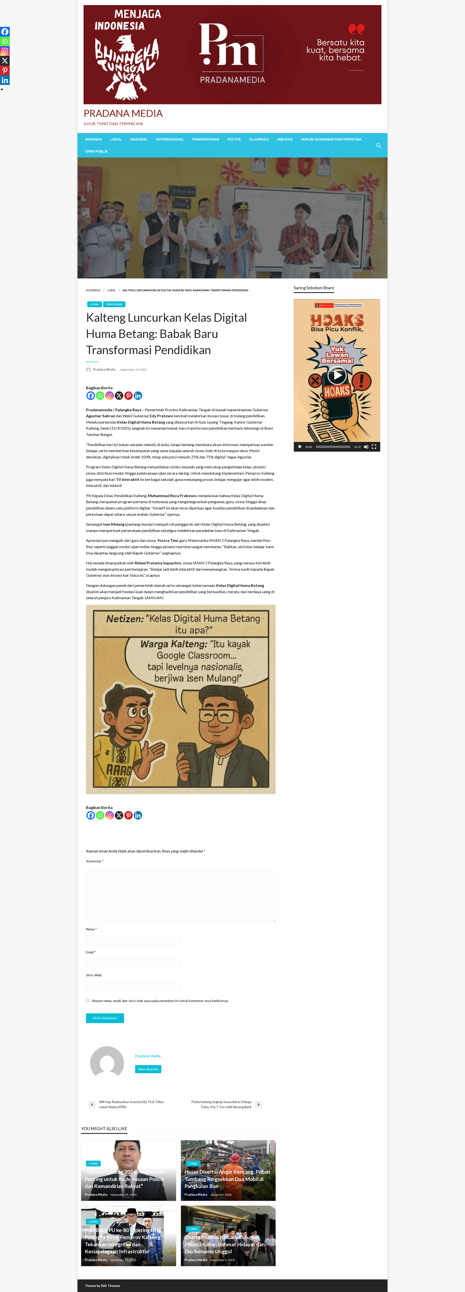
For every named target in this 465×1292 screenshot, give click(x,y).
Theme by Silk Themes (102, 1286)
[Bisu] (366, 446)
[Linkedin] (138, 395)
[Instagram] (109, 395)
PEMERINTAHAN (205, 139)
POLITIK (234, 139)
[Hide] (2, 89)
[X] (119, 395)
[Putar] (300, 446)
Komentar (95, 861)
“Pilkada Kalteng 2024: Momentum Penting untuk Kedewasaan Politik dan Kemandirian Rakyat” (125, 1179)
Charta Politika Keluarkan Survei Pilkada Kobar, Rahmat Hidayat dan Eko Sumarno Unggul (225, 1244)
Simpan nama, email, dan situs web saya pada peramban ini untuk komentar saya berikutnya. (160, 1001)
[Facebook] (90, 395)
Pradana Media (104, 369)
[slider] (333, 447)
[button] (337, 375)
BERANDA (93, 139)
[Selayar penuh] (374, 446)
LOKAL (116, 139)
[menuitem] (93, 139)
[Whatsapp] (100, 395)
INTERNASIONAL (170, 139)
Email (91, 952)
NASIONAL (139, 139)
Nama (91, 929)
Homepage (93, 290)
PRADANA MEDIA (123, 113)
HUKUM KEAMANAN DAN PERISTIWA (331, 139)
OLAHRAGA (259, 139)
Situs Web (94, 975)
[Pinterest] (128, 395)
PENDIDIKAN (114, 304)
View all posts (148, 1069)
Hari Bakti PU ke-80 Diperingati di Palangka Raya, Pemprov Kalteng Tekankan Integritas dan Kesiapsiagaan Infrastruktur (123, 1240)
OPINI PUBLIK (96, 151)
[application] (337, 375)
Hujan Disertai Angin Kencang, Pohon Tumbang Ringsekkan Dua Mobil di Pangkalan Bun (227, 1179)
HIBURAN (285, 139)
